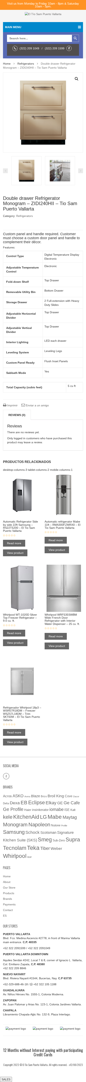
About (6, 882)
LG (43, 817)
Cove (68, 796)
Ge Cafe (72, 802)
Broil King (56, 796)
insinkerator (40, 810)
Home (7, 63)
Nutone (55, 825)
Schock (32, 832)
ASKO (18, 796)
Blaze (35, 796)
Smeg (45, 839)
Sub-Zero (59, 840)
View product (15, 552)
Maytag (70, 817)
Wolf (29, 857)
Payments (9, 904)
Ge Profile (13, 809)
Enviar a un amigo (37, 405)
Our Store (9, 887)
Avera (27, 796)
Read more (14, 543)
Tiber (45, 848)
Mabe (55, 817)
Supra (73, 840)
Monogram (15, 824)
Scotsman (48, 832)
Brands (7, 898)
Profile (64, 825)
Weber (56, 848)
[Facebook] (70, 48)
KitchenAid (26, 817)
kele (7, 817)
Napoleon (39, 825)
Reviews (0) (16, 415)
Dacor (76, 796)
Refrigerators (25, 63)
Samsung (14, 832)
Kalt (72, 810)
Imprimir (12, 405)
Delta (6, 803)
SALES (6, 1079)
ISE (67, 810)
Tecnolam (14, 848)
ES (5, 915)
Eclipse (36, 802)
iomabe (56, 809)
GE (60, 803)
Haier (27, 810)
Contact (8, 910)
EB (24, 802)
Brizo (44, 796)
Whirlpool (14, 856)
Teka (33, 847)
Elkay (51, 802)
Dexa (15, 802)
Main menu (13, 27)
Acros (7, 796)
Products (8, 893)
